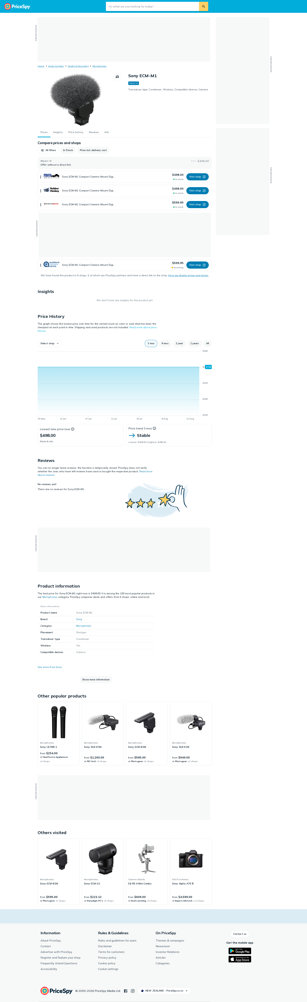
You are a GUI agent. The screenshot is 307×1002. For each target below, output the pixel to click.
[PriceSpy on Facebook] (125, 990)
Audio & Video (56, 66)
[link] (59, 733)
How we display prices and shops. (188, 275)
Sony (79, 619)
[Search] (203, 6)
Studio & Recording (78, 66)
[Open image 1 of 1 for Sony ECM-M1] (75, 99)
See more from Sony (50, 667)
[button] (48, 150)
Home (41, 66)
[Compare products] (117, 77)
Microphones (100, 66)
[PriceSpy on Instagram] (133, 990)
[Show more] (41, 177)
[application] (125, 385)
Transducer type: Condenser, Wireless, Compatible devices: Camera (168, 89)
